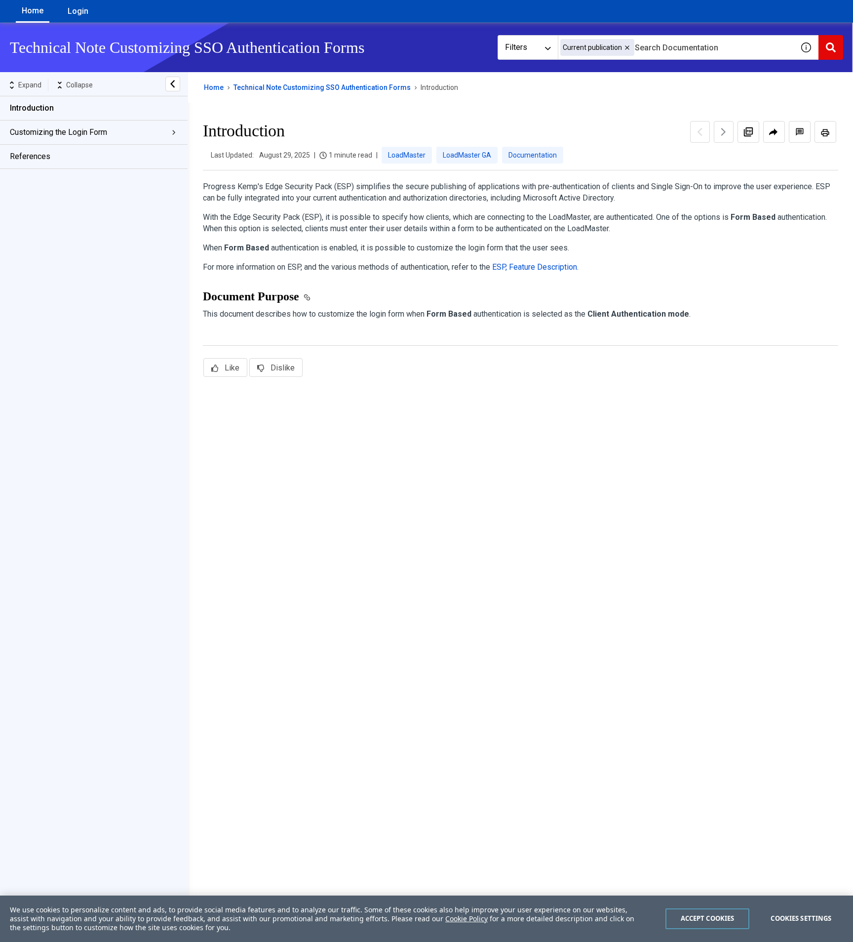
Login (78, 11)
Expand (29, 85)
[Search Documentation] (830, 47)
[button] (627, 47)
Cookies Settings (801, 918)
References (30, 156)
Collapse (79, 85)
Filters (516, 47)
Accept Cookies (708, 918)
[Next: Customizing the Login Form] (724, 132)
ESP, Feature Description (534, 267)
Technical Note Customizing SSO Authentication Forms (322, 87)
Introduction (32, 108)
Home (32, 10)
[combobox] (676, 47)
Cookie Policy (466, 918)
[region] (426, 919)
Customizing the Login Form (58, 132)
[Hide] (172, 84)
